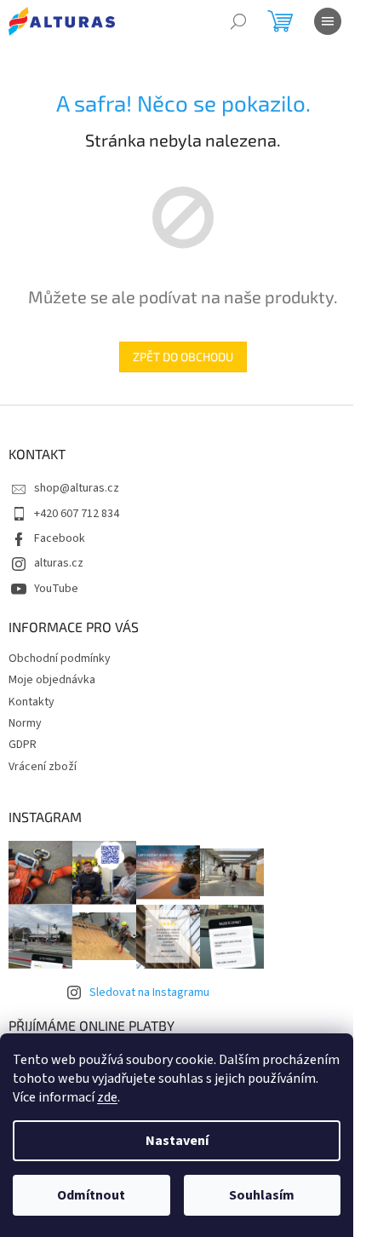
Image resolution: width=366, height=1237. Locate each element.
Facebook (59, 538)
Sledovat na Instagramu (149, 992)
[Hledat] (238, 21)
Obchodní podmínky (60, 658)
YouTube (56, 588)
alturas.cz (58, 563)
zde (107, 1097)
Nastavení (177, 1140)
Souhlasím (262, 1195)
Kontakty (31, 702)
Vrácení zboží (43, 766)
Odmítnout (91, 1195)
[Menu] (328, 21)
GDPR (23, 744)
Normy (25, 723)
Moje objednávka (52, 679)
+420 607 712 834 (76, 513)
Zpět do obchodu (183, 356)
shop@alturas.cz (76, 488)
